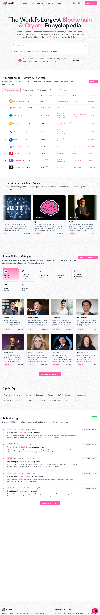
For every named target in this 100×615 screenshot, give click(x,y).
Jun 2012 (91, 132)
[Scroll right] (95, 184)
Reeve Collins (61, 114)
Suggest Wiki (90, 3)
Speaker (29, 395)
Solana (75, 147)
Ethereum (45, 51)
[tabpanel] (50, 132)
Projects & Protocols (19, 488)
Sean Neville (61, 141)
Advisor (50, 395)
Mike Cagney (61, 161)
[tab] (11, 90)
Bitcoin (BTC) (18, 101)
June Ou (59, 159)
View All (92, 81)
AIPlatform (20, 400)
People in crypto (18, 429)
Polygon (75, 115)
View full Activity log (49, 503)
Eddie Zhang (26, 447)
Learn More (75, 60)
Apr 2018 (91, 147)
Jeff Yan (59, 167)
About (59, 3)
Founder (7, 395)
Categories (24, 3)
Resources (49, 3)
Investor (68, 395)
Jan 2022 (91, 160)
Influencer (41, 400)
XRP (14, 132)
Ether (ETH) (17, 108)
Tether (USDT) (18, 116)
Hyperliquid (17, 167)
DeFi (21, 51)
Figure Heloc (17, 160)
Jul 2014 (91, 108)
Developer (39, 395)
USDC (15, 140)
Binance (16, 124)
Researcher (8, 400)
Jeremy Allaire (62, 139)
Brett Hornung (25, 476)
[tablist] (26, 90)
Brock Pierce (61, 116)
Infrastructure (81, 395)
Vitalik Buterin (62, 108)
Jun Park (23, 432)
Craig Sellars (61, 117)
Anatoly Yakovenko (63, 147)
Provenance (77, 160)
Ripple (75, 132)
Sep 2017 (91, 153)
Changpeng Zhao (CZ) (64, 123)
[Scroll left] (90, 184)
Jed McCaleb (61, 132)
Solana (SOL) (17, 147)
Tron (15, 153)
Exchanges (54, 51)
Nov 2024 (91, 167)
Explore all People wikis (49, 374)
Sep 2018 (91, 140)
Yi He (59, 125)
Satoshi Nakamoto (63, 101)
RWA (67, 400)
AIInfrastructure (55, 400)
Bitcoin (37, 51)
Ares (21, 491)
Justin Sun (60, 153)
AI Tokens (28, 51)
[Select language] (80, 3)
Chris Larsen (61, 130)
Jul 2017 (91, 124)
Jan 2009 (91, 101)
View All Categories (86, 257)
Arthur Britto (61, 134)
